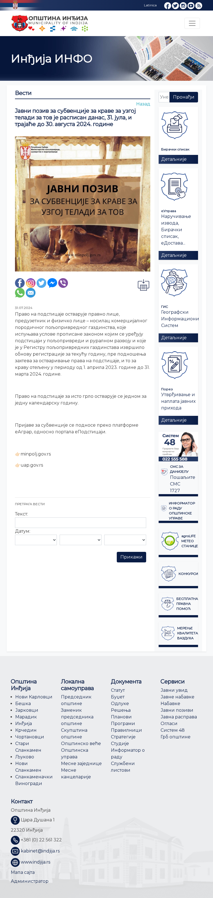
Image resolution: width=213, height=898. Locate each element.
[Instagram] (31, 282)
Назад (143, 104)
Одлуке (120, 703)
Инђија (23, 723)
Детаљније (174, 159)
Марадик (26, 717)
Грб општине (176, 736)
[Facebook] (20, 282)
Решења (121, 710)
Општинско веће (81, 743)
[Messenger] (52, 282)
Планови (121, 717)
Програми (123, 723)
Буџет (118, 697)
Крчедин (26, 730)
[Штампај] (143, 284)
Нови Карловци (33, 697)
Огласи (169, 723)
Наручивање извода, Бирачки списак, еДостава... (176, 230)
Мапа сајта (23, 872)
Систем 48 (173, 730)
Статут (118, 690)
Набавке (170, 703)
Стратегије (123, 736)
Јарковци (26, 710)
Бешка (23, 703)
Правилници (126, 730)
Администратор (30, 881)
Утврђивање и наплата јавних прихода (178, 401)
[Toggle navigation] (192, 23)
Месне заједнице (81, 763)
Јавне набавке (177, 697)
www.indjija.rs (35, 862)
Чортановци (29, 736)
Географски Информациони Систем (180, 319)
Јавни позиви (177, 710)
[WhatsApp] (20, 292)
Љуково (24, 756)
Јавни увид (174, 690)
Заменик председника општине (77, 717)
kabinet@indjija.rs (40, 851)
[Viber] (63, 282)
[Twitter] (41, 282)
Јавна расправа (179, 717)
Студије (120, 743)
